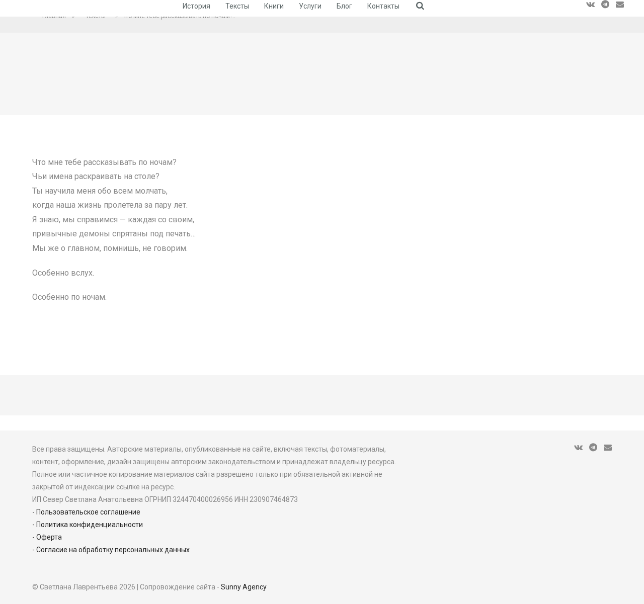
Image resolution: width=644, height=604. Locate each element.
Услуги (310, 6)
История (196, 6)
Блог (344, 6)
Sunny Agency (244, 587)
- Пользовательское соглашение (86, 512)
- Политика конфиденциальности (87, 525)
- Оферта (47, 537)
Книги (274, 6)
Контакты (383, 6)
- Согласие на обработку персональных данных (111, 550)
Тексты (237, 6)
